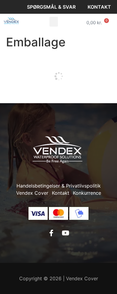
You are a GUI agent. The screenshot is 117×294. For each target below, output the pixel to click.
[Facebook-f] (51, 233)
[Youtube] (66, 233)
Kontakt (99, 7)
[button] (54, 22)
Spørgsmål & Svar (51, 7)
